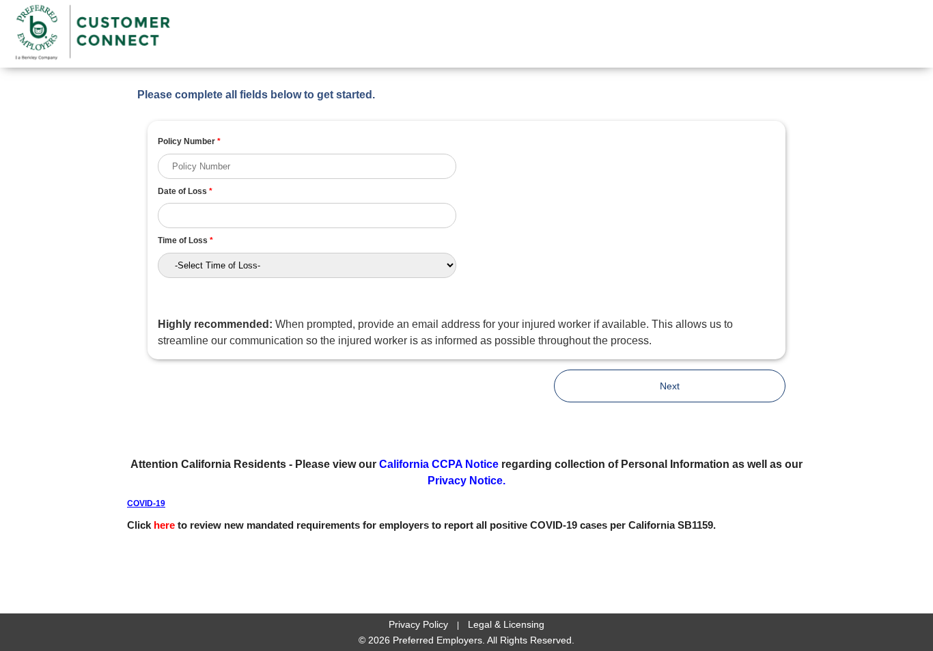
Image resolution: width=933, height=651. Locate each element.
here (164, 525)
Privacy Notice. (466, 480)
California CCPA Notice (439, 464)
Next (670, 385)
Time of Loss (185, 240)
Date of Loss (185, 191)
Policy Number (189, 141)
